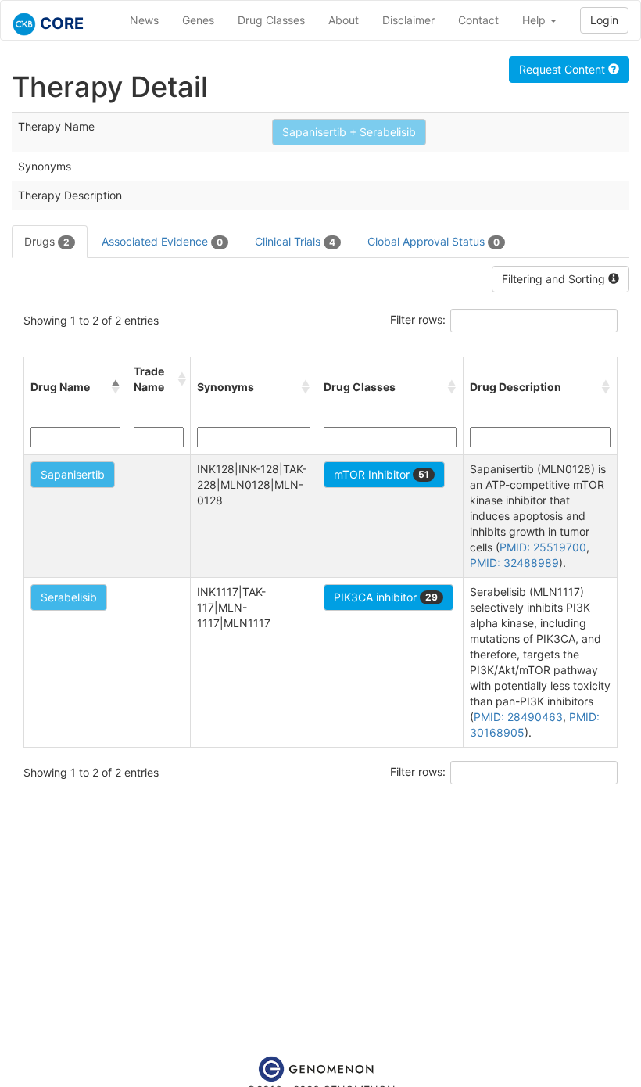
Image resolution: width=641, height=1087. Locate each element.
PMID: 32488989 (514, 562)
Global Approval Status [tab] (433, 241)
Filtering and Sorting (555, 278)
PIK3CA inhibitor (386, 597)
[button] (115, 387)
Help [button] (535, 20)
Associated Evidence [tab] (162, 241)
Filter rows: (418, 319)
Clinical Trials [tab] (295, 241)
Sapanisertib (73, 474)
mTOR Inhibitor (381, 474)
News (144, 20)
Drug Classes (271, 20)
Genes (198, 20)
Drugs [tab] (47, 241)
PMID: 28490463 (518, 716)
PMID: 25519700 (543, 547)
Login (604, 20)
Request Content (563, 69)
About (343, 20)
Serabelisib (69, 597)
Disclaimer (408, 20)
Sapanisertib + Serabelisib (349, 131)
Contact (478, 20)
